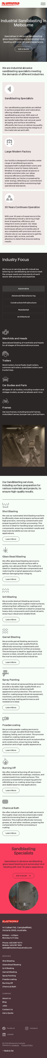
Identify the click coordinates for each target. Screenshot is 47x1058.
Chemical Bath (9, 986)
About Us (6, 998)
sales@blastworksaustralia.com (17, 947)
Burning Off (7, 983)
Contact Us (7, 1009)
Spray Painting (9, 975)
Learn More (11, 539)
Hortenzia (15, 1045)
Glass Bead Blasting (11, 964)
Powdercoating (9, 979)
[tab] (23, 289)
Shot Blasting (8, 961)
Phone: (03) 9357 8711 (12, 942)
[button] (43, 4)
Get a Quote (7, 1013)
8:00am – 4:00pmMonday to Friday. (10, 936)
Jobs (4, 1005)
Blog (4, 1002)
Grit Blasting (8, 968)
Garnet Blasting (9, 972)
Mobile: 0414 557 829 (12, 945)
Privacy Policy (27, 1045)
